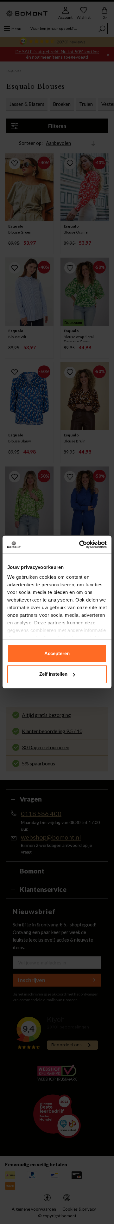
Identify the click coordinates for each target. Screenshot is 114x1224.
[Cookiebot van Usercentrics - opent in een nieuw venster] (80, 544)
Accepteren (57, 653)
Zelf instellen (53, 674)
